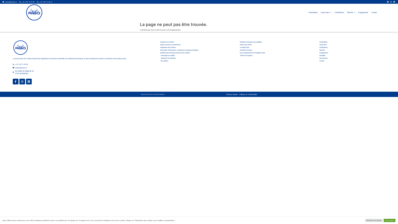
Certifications (339, 12)
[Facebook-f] (15, 81)
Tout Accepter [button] (389, 220)
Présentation (313, 12)
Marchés (350, 12)
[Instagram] (391, 2)
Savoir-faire (325, 12)
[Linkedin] (394, 2)
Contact (374, 12)
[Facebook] (387, 2)
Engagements (363, 12)
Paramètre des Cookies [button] (373, 220)
